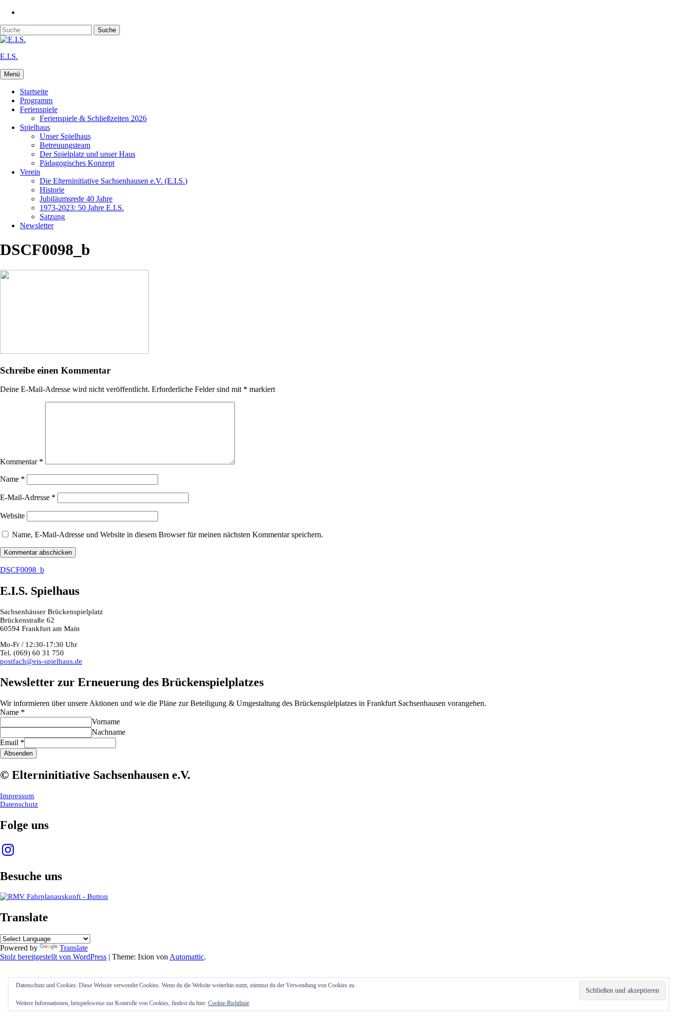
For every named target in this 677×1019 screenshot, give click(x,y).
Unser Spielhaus (65, 136)
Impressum (17, 796)
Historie (52, 190)
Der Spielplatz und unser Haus (87, 154)
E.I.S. (9, 56)
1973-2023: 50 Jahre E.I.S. (82, 207)
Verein (30, 172)
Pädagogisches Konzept (77, 163)
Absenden (18, 753)
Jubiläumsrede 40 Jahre (76, 198)
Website (12, 515)
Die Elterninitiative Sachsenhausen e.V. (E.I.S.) (113, 181)
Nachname (108, 732)
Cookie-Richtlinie (228, 1003)
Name (12, 479)
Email (12, 742)
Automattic (186, 957)
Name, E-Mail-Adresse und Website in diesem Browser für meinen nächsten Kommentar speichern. (167, 534)
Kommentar (21, 461)
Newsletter (37, 225)
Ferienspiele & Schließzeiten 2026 (93, 118)
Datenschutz (19, 804)
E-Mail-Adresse (28, 497)
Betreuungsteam (65, 145)
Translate (73, 948)
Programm (36, 100)
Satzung (52, 216)
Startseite (34, 91)
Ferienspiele (38, 109)
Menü (12, 74)
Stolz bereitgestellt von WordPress (53, 957)
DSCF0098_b (22, 570)
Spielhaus (35, 127)
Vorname (106, 721)
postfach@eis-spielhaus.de (41, 661)
